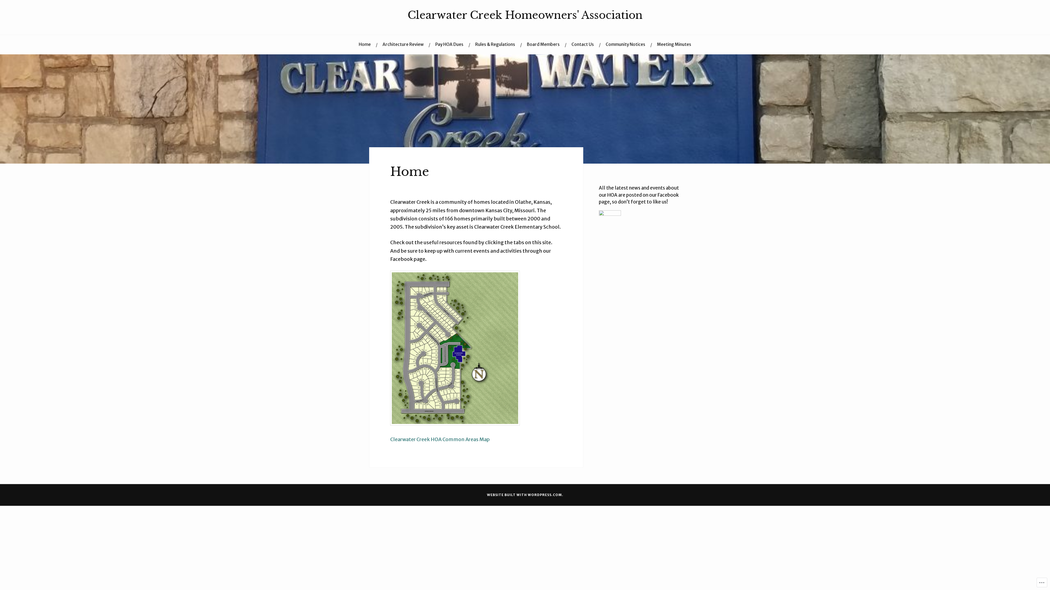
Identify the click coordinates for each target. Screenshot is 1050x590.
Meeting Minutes (674, 44)
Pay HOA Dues (449, 44)
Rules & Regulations (495, 44)
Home (365, 44)
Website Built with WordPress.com (524, 495)
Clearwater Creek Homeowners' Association (525, 15)
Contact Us (582, 44)
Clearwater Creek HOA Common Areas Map (440, 439)
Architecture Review (403, 44)
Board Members (543, 44)
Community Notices (625, 44)
